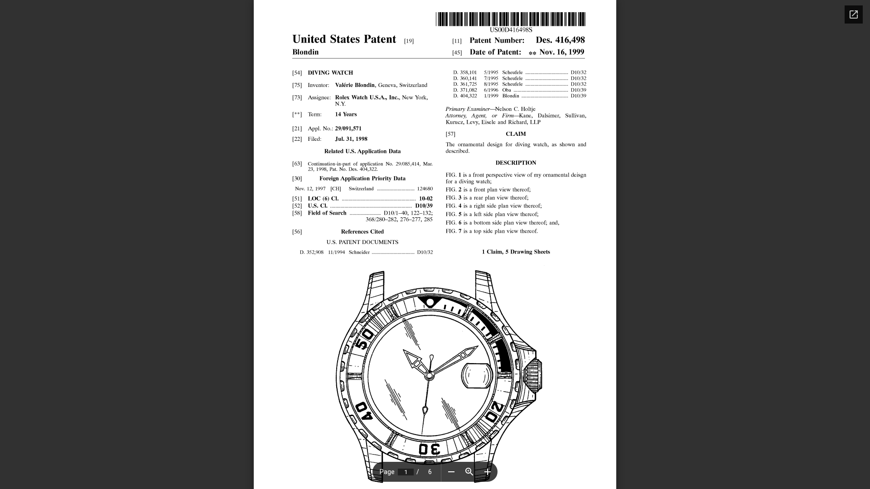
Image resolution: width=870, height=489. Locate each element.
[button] (451, 472)
